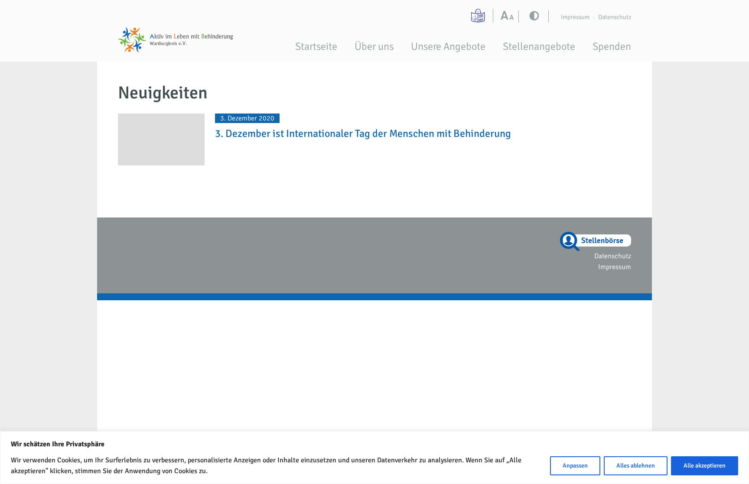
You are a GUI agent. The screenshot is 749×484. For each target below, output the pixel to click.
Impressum (575, 17)
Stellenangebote (539, 46)
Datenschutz (614, 17)
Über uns (374, 46)
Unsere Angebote (448, 46)
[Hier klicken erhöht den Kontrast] (509, 16)
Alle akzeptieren (705, 465)
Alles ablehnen (635, 465)
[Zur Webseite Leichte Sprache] (479, 16)
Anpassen (575, 465)
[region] (374, 457)
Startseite (316, 46)
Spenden (612, 46)
